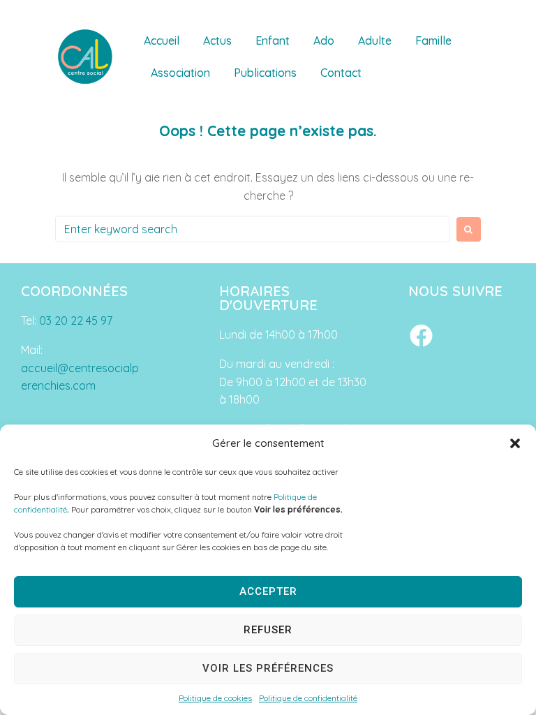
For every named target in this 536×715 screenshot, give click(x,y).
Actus (217, 40)
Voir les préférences (268, 668)
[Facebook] (421, 335)
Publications (265, 73)
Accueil (161, 40)
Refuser (268, 630)
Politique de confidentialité (308, 698)
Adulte (375, 40)
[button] (515, 443)
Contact (341, 73)
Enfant (272, 40)
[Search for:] (252, 229)
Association (180, 73)
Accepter (268, 591)
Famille (433, 40)
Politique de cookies (215, 698)
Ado (323, 40)
